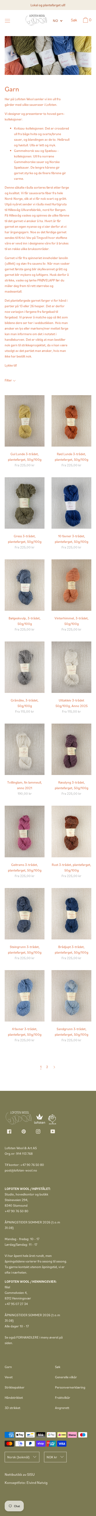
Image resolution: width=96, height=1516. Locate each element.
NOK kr (52, 1457)
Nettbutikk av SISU (20, 1474)
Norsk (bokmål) (18, 1457)
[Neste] (54, 1067)
